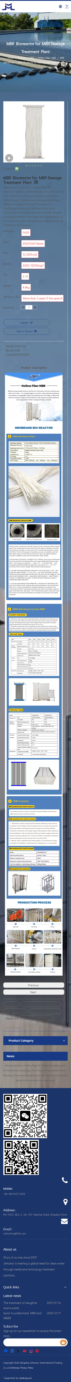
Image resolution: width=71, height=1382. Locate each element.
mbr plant (11, 1004)
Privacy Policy (26, 1367)
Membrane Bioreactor (45, 1011)
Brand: (10, 350)
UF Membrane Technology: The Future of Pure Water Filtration (35, 1065)
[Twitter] (18, 1351)
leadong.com (25, 1378)
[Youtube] (25, 1351)
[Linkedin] (12, 1351)
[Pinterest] (37, 1351)
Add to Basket (25, 331)
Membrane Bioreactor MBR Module (28, 1018)
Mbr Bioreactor (15, 1011)
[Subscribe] (63, 1342)
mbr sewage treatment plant (41, 1004)
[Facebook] (6, 1351)
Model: (10, 346)
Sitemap (15, 1367)
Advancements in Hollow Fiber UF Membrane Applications (35, 1080)
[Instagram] (31, 1351)
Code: (9, 355)
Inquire (24, 322)
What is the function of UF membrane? (35, 1075)
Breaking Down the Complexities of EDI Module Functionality (35, 1070)
